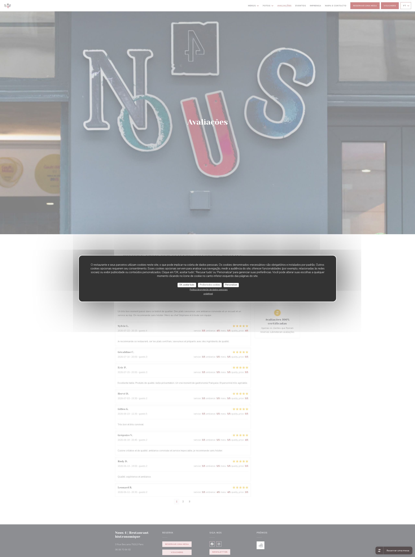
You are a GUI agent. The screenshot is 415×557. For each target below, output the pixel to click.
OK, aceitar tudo (186, 284)
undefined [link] (208, 293)
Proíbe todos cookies (210, 284)
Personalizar (231, 284)
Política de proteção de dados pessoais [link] (209, 289)
